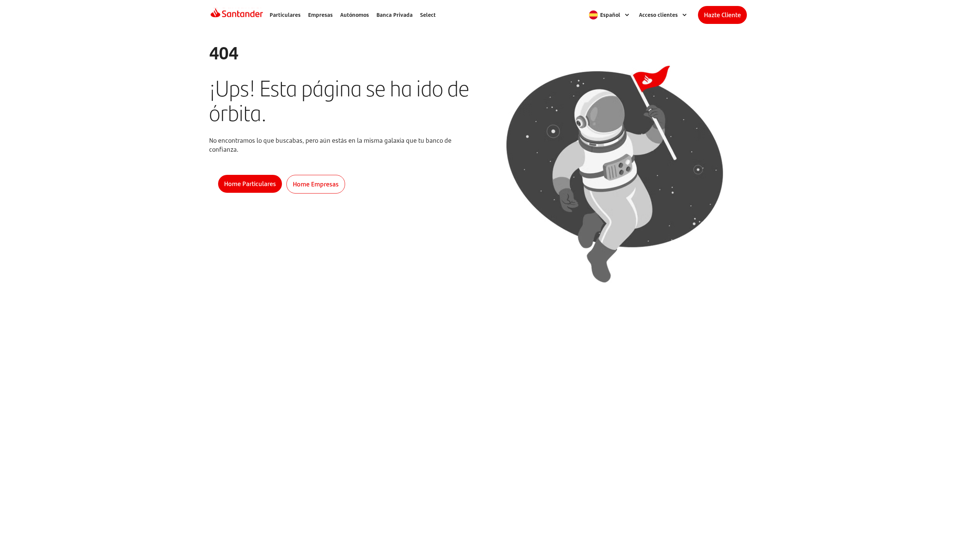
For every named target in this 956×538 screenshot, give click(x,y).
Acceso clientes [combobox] (658, 14)
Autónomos (354, 14)
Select (428, 14)
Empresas (320, 14)
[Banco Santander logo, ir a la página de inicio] (236, 15)
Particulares (285, 14)
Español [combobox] (610, 14)
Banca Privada (394, 14)
